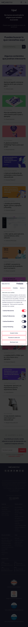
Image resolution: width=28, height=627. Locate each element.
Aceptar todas (14, 333)
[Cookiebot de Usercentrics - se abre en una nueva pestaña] (17, 284)
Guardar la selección (14, 337)
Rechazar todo (14, 342)
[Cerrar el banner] (26, 283)
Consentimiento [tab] (6, 288)
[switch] (24, 316)
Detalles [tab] (15, 288)
